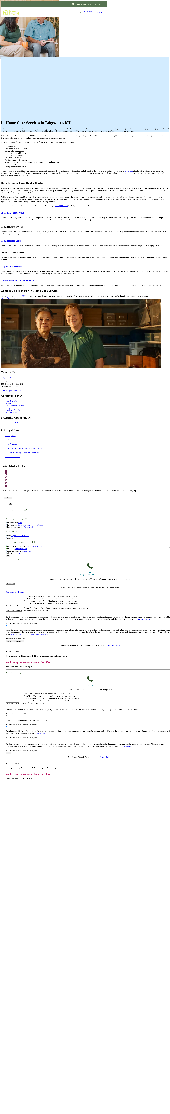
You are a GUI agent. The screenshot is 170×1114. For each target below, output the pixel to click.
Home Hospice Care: (11, 241)
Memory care (27, 551)
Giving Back (10, 408)
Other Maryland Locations (11, 390)
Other (19, 553)
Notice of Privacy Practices (37, 634)
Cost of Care (60, 12)
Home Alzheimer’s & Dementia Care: (19, 280)
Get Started (100, 12)
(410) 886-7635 (7, 377)
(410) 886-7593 (61, 206)
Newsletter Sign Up (12, 410)
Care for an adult (26, 527)
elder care (129, 171)
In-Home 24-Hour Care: (13, 212)
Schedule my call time (15, 592)
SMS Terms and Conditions (16, 440)
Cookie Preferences (12, 457)
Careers (47, 12)
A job (20, 523)
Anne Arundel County (95, 4)
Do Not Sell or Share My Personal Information (23, 448)
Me (14, 538)
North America (18, 423)
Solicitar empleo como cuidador (30, 525)
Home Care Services (33, 12)
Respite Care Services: (12, 266)
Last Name (28, 599)
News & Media (11, 401)
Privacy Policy (10, 435)
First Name (28, 596)
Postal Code (29, 608)
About (71, 12)
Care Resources (11, 412)
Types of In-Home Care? (10, 298)
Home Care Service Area (14, 405)
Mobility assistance (34, 546)
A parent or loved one (20, 536)
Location (26, 610)
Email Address (30, 603)
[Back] (7, 502)
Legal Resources (11, 444)
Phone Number (30, 601)
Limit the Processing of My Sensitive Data (22, 452)
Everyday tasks (21, 549)
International (6, 423)
